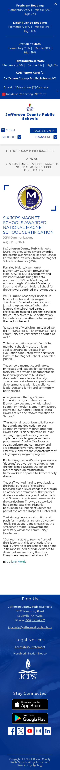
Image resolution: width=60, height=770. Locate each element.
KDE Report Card (28, 72)
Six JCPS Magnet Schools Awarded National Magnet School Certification (33, 167)
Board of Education (17, 87)
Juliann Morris (16, 561)
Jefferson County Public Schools (30, 150)
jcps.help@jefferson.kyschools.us (30, 627)
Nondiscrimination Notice (30, 653)
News (34, 158)
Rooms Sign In (43, 130)
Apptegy (37, 765)
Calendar (42, 87)
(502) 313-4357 (35, 620)
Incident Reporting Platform (26, 94)
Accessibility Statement (30, 647)
